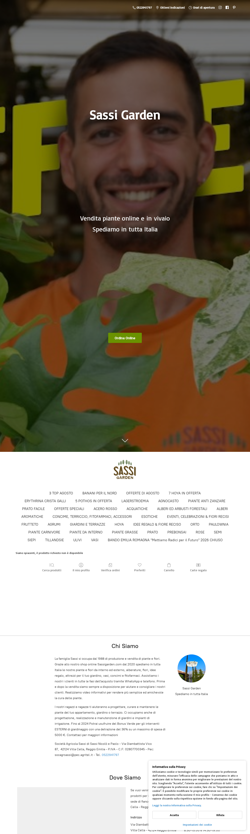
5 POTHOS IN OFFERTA (93, 501)
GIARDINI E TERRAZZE (87, 524)
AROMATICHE (32, 516)
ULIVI (77, 540)
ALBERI (222, 509)
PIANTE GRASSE (125, 532)
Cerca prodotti (51, 570)
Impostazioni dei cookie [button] (197, 824)
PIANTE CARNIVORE (44, 532)
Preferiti (139, 570)
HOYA (119, 524)
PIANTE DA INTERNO (86, 532)
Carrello (169, 570)
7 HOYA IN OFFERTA (185, 493)
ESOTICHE (149, 516)
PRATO (152, 532)
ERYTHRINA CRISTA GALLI (45, 501)
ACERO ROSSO (105, 509)
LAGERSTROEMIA (135, 501)
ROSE (200, 532)
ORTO (194, 524)
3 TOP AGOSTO (61, 493)
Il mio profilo (81, 570)
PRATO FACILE (33, 509)
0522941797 (110, 755)
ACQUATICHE (137, 509)
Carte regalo (198, 570)
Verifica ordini (110, 570)
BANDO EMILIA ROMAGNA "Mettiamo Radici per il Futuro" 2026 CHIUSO (165, 540)
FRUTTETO (29, 524)
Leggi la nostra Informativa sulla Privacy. (177, 805)
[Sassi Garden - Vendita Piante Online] (125, 471)
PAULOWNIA (219, 524)
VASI (94, 540)
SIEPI (32, 540)
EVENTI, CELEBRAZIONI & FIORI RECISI (198, 516)
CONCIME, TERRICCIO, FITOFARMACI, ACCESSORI (92, 516)
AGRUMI (54, 524)
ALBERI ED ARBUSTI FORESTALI (182, 509)
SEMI (218, 532)
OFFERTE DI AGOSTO (142, 493)
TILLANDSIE (54, 540)
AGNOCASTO (168, 501)
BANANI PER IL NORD (99, 493)
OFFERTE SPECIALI (69, 509)
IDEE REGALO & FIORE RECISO (157, 524)
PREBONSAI (176, 532)
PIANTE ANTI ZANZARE (206, 501)
